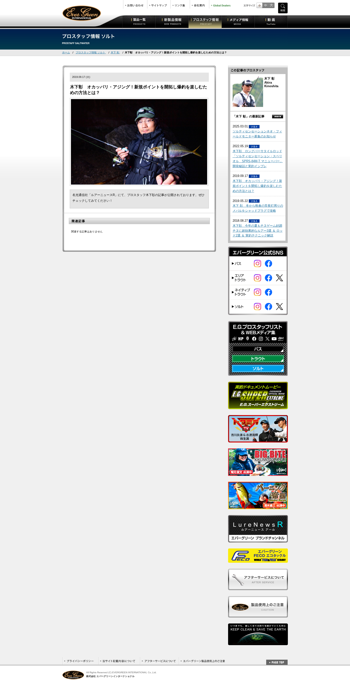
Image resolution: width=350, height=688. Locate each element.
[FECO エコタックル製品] (258, 560)
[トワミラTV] (258, 440)
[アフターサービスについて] (258, 587)
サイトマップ (158, 4)
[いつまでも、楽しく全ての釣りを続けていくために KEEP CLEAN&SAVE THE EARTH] (258, 642)
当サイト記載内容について (119, 661)
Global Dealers (221, 4)
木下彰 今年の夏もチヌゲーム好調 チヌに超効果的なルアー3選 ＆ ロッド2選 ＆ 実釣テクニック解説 (258, 230)
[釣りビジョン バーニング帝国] (258, 506)
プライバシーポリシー (80, 661)
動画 (271, 21)
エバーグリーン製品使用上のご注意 (202, 661)
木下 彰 (115, 52)
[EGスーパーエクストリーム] (258, 406)
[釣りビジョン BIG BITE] (258, 473)
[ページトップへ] (277, 659)
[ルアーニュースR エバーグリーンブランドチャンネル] (258, 540)
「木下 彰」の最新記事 (249, 116)
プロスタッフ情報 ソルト (91, 52)
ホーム (66, 52)
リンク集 (180, 4)
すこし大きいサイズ (265, 5)
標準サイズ (259, 5)
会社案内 (199, 4)
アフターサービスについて (159, 661)
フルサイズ (271, 5)
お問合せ (135, 4)
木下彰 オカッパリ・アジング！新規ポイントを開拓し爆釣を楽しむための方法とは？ (257, 186)
